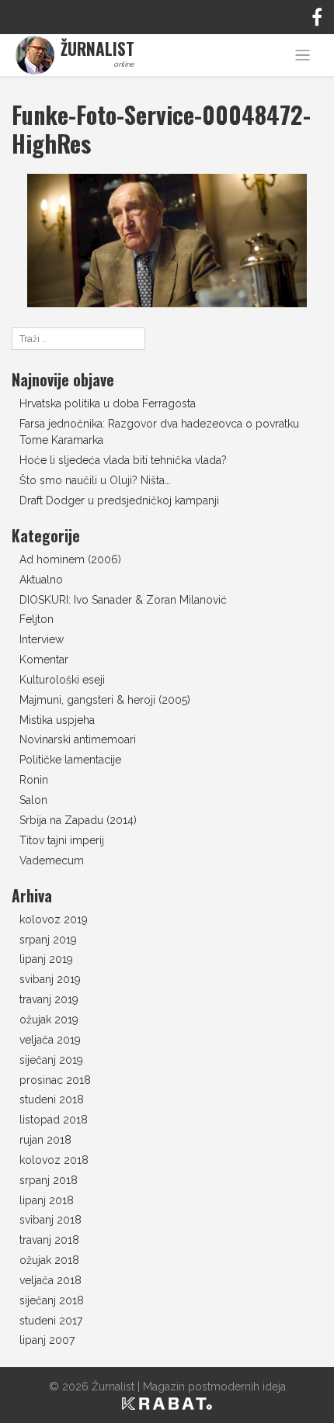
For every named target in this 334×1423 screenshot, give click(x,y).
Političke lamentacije (70, 759)
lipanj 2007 (47, 1340)
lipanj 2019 (46, 959)
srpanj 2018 (48, 1180)
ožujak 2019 (48, 1019)
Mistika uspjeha (57, 720)
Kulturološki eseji (62, 679)
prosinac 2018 (55, 1080)
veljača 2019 (50, 1039)
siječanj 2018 (51, 1300)
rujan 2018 (45, 1140)
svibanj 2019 (50, 979)
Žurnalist (113, 1386)
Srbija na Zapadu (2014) (78, 820)
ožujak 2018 (49, 1260)
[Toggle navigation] (302, 55)
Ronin (33, 780)
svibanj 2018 (50, 1220)
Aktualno (41, 579)
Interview (41, 639)
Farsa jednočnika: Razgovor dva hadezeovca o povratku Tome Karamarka (159, 431)
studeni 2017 (50, 1320)
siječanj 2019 (51, 1060)
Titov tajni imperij (61, 840)
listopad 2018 (53, 1119)
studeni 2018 (51, 1099)
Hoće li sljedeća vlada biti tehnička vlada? (123, 460)
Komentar (43, 659)
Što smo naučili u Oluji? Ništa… (94, 480)
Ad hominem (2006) (70, 559)
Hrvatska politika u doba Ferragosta (107, 403)
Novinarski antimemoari (77, 739)
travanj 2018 (49, 1240)
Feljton (36, 619)
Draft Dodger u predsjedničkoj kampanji (119, 500)
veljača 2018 (50, 1280)
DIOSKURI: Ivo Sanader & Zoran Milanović (123, 600)
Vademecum (51, 860)
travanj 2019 (48, 999)
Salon (33, 800)
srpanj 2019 (48, 939)
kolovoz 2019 (53, 919)
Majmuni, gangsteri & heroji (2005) (104, 700)
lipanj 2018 (46, 1200)
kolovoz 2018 (54, 1160)
